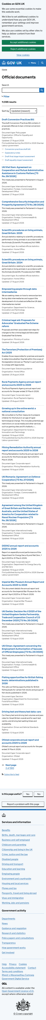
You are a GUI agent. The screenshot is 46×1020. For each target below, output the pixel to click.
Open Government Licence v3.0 (17, 991)
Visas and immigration (13, 898)
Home (4, 69)
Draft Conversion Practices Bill (18, 119)
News (5, 923)
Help (4, 964)
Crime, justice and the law (15, 854)
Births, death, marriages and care (18, 835)
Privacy (12, 964)
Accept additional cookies (23, 42)
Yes (29, 794)
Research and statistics (14, 933)
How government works (14, 947)
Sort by (5, 111)
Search (15, 85)
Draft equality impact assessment (19, 160)
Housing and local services (15, 883)
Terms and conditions (12, 971)
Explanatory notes (12, 153)
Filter (6, 96)
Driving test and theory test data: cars (21, 711)
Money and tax (9, 888)
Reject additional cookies (23, 49)
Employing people (11, 873)
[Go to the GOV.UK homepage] (12, 63)
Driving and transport (12, 864)
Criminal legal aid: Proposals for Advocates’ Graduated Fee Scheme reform (20, 323)
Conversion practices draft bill (17, 149)
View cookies (23, 55)
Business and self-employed (16, 839)
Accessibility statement (14, 967)
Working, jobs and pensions (15, 902)
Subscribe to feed (11, 774)
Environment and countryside (16, 878)
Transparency (9, 942)
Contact (32, 967)
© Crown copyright (23, 1013)
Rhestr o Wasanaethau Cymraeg (18, 975)
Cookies (23, 964)
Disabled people (10, 859)
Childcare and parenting (14, 844)
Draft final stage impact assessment (20, 156)
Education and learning (13, 869)
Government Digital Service (15, 978)
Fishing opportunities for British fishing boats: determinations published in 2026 (22, 680)
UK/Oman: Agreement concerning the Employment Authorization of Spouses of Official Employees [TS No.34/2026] (22, 648)
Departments (8, 918)
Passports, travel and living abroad (19, 893)
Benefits (6, 830)
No (40, 794)
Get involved (8, 952)
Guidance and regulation (14, 928)
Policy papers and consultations (18, 938)
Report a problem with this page (23, 804)
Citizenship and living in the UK (17, 849)
